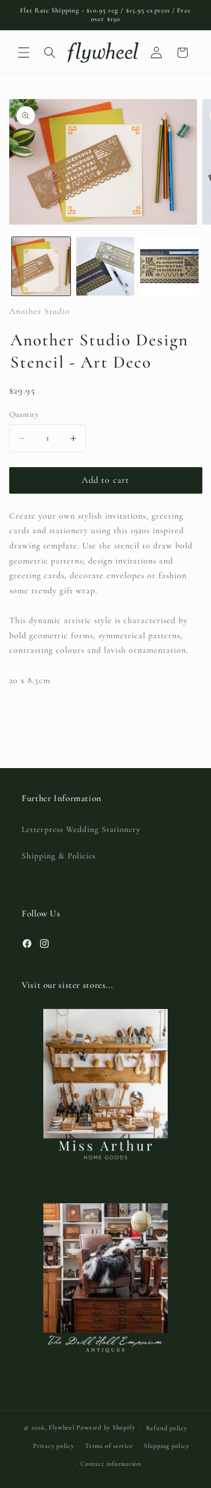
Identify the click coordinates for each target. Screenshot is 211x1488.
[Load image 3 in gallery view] (169, 266)
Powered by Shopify (105, 1428)
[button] (24, 52)
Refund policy (166, 1428)
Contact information (111, 1463)
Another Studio (39, 311)
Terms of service (109, 1446)
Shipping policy (166, 1446)
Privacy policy (53, 1446)
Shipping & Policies (59, 856)
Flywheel (61, 1428)
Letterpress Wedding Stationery (81, 829)
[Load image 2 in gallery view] (105, 266)
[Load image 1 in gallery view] (41, 266)
